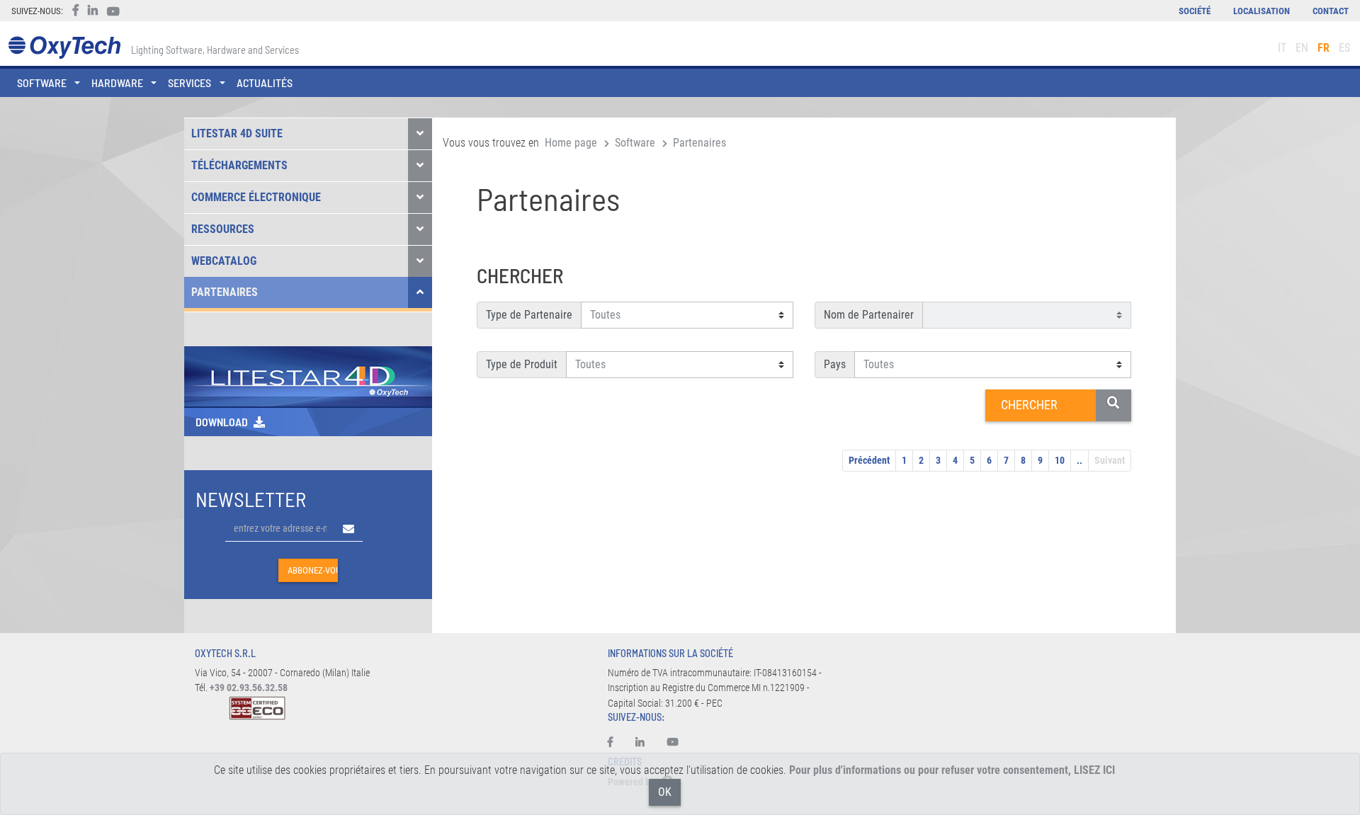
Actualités (265, 82)
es (1344, 48)
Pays (835, 364)
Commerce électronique (256, 197)
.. (1079, 460)
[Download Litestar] (308, 375)
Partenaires (224, 292)
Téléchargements (239, 165)
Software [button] (42, 82)
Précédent (869, 460)
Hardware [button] (117, 82)
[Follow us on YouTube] (673, 742)
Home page (571, 142)
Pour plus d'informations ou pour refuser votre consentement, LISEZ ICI (952, 770)
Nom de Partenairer (869, 314)
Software (635, 142)
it (1282, 48)
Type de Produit (521, 364)
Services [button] (189, 82)
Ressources (222, 229)
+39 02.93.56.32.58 (249, 688)
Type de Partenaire (529, 314)
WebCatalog (223, 261)
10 (1060, 460)
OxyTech (64, 47)
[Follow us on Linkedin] (640, 742)
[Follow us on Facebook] (616, 742)
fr (1324, 48)
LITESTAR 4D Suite (237, 133)
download (222, 421)
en (1302, 48)
